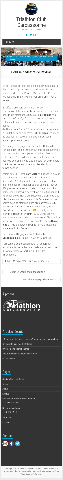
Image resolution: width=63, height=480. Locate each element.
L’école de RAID (13, 402)
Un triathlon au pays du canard (39, 279)
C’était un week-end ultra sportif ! (25, 271)
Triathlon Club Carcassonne (31, 22)
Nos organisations (11, 408)
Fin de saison (8, 358)
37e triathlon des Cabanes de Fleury (19, 353)
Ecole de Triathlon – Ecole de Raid (18, 398)
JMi (8, 261)
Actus (5, 389)
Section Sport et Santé (13, 379)
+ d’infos (6, 417)
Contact (6, 422)
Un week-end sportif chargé (15, 349)
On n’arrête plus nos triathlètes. (17, 344)
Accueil (5, 384)
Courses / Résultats (40, 261)
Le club (5, 394)
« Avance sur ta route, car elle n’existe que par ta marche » (30, 339)
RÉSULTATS (11, 412)
